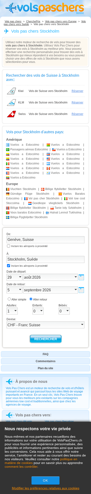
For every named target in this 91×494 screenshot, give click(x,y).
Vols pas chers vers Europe (61, 21)
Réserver (77, 91)
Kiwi (21, 91)
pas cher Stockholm (44, 198)
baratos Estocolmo (25, 212)
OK (45, 480)
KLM (21, 102)
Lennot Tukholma (65, 212)
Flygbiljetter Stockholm (29, 217)
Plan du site (45, 368)
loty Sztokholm (68, 207)
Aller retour (40, 299)
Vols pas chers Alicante (19, 421)
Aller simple (18, 299)
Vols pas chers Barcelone (59, 421)
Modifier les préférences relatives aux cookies (45, 488)
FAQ (45, 354)
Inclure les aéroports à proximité (29, 246)
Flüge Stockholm (29, 193)
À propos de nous (31, 382)
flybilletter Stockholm (63, 189)
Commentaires (46, 361)
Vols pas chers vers (32, 415)
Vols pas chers (13, 21)
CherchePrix (33, 21)
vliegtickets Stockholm (55, 203)
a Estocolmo (24, 144)
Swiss (22, 114)
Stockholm (23, 189)
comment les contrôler (21, 466)
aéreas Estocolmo (29, 149)
